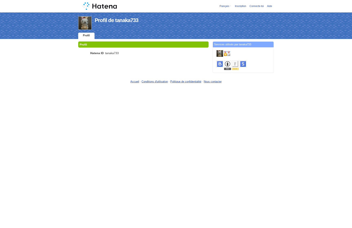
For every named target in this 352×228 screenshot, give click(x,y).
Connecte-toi (257, 6)
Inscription (240, 6)
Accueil (134, 81)
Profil (86, 35)
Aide (269, 6)
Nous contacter (213, 81)
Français (224, 6)
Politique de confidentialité (185, 81)
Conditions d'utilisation (155, 81)
